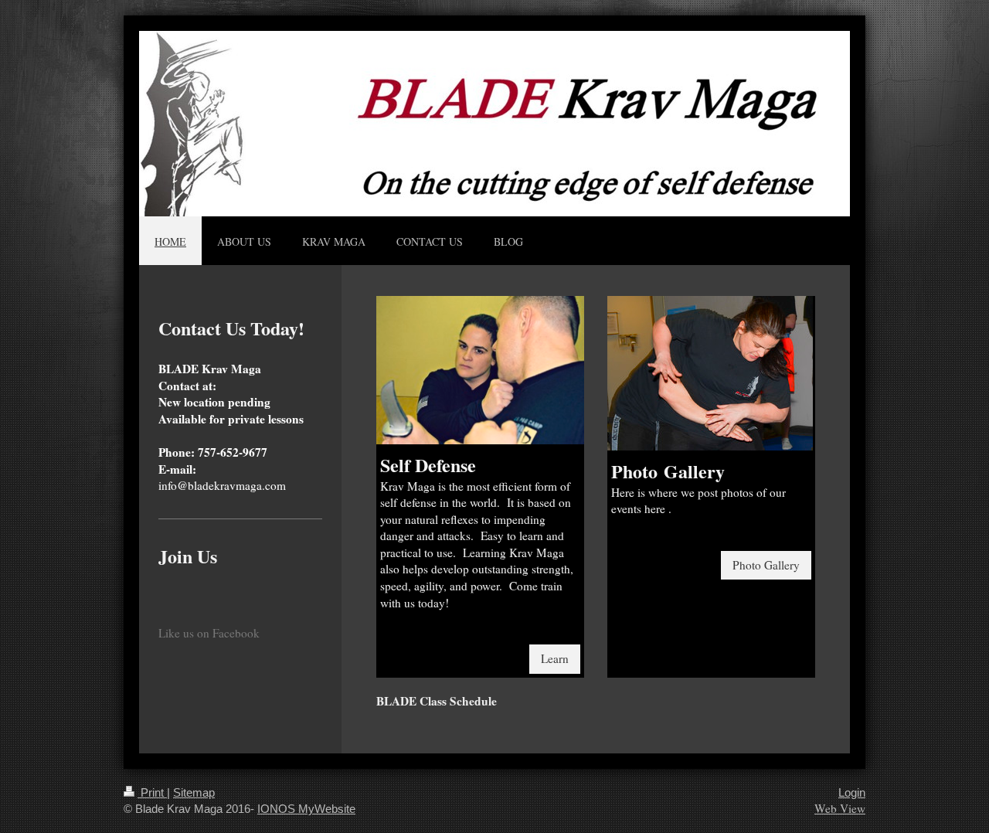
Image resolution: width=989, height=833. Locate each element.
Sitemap (194, 792)
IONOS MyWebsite (306, 808)
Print (152, 792)
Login (851, 792)
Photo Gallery (766, 565)
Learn (555, 658)
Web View (839, 808)
